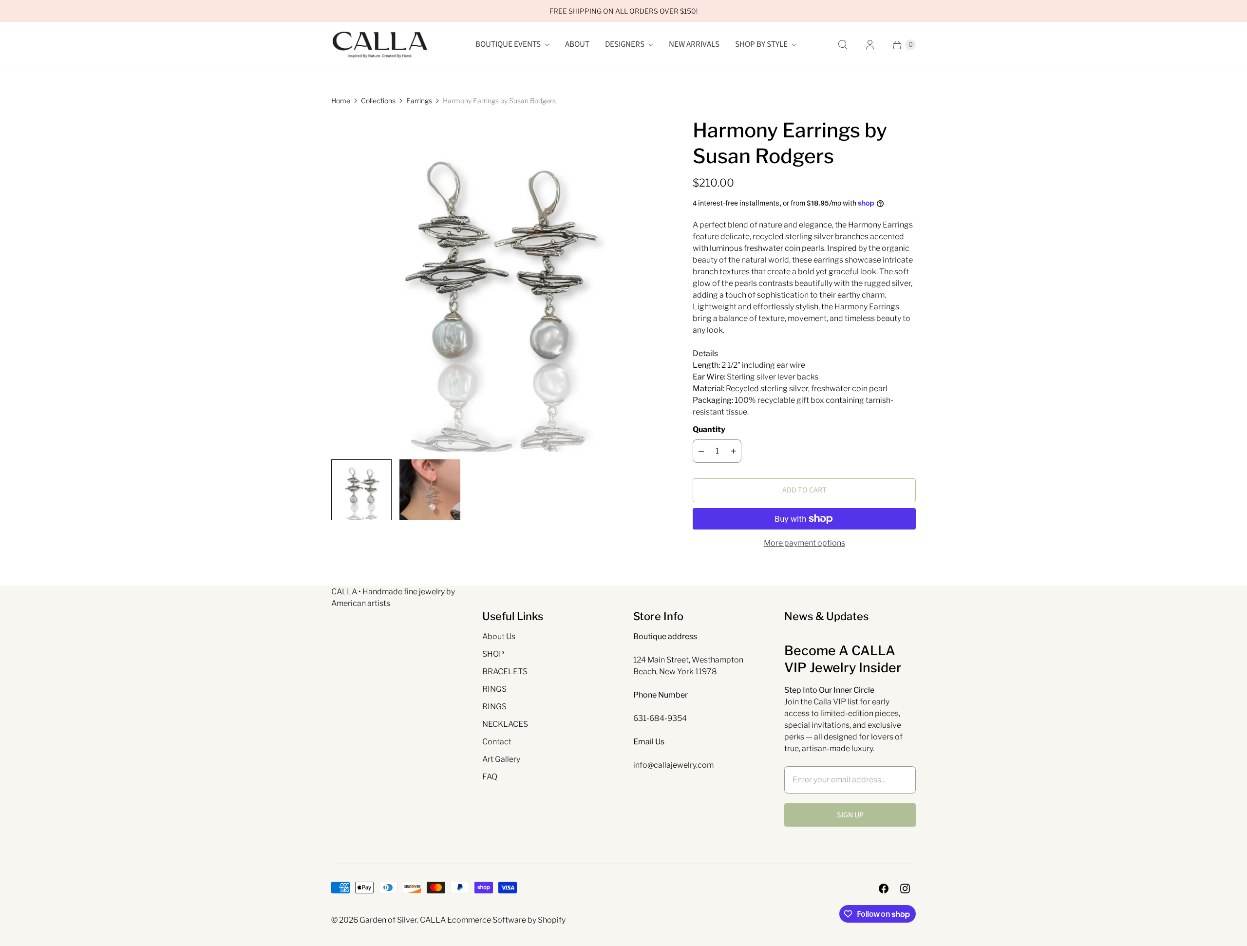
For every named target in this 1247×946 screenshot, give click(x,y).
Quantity (709, 429)
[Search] (842, 45)
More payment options (804, 543)
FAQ (489, 776)
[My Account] (870, 45)
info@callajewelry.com (673, 765)
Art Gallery (501, 759)
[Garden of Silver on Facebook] (883, 888)
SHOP (493, 654)
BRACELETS (505, 671)
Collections (378, 100)
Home (340, 100)
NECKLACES (505, 724)
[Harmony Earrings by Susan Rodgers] (498, 284)
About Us (498, 636)
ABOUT (577, 44)
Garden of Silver (388, 920)
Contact (496, 741)
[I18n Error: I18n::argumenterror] (361, 489)
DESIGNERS (624, 44)
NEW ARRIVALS (694, 44)
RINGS (494, 689)
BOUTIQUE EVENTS (508, 44)
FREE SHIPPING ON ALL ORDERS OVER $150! (623, 11)
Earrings (419, 100)
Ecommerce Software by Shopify (506, 920)
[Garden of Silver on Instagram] (905, 888)
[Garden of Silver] (380, 45)
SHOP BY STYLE (761, 44)
